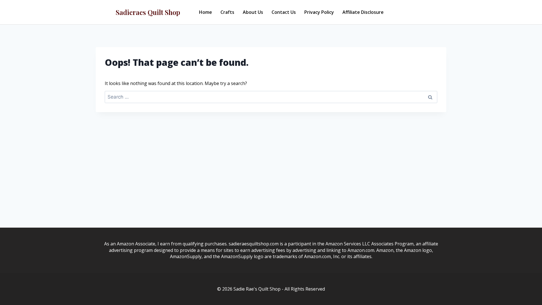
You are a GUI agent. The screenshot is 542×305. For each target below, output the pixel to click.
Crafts (227, 12)
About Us (253, 12)
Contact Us (284, 12)
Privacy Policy (319, 12)
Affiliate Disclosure (363, 12)
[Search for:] (271, 97)
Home (205, 12)
